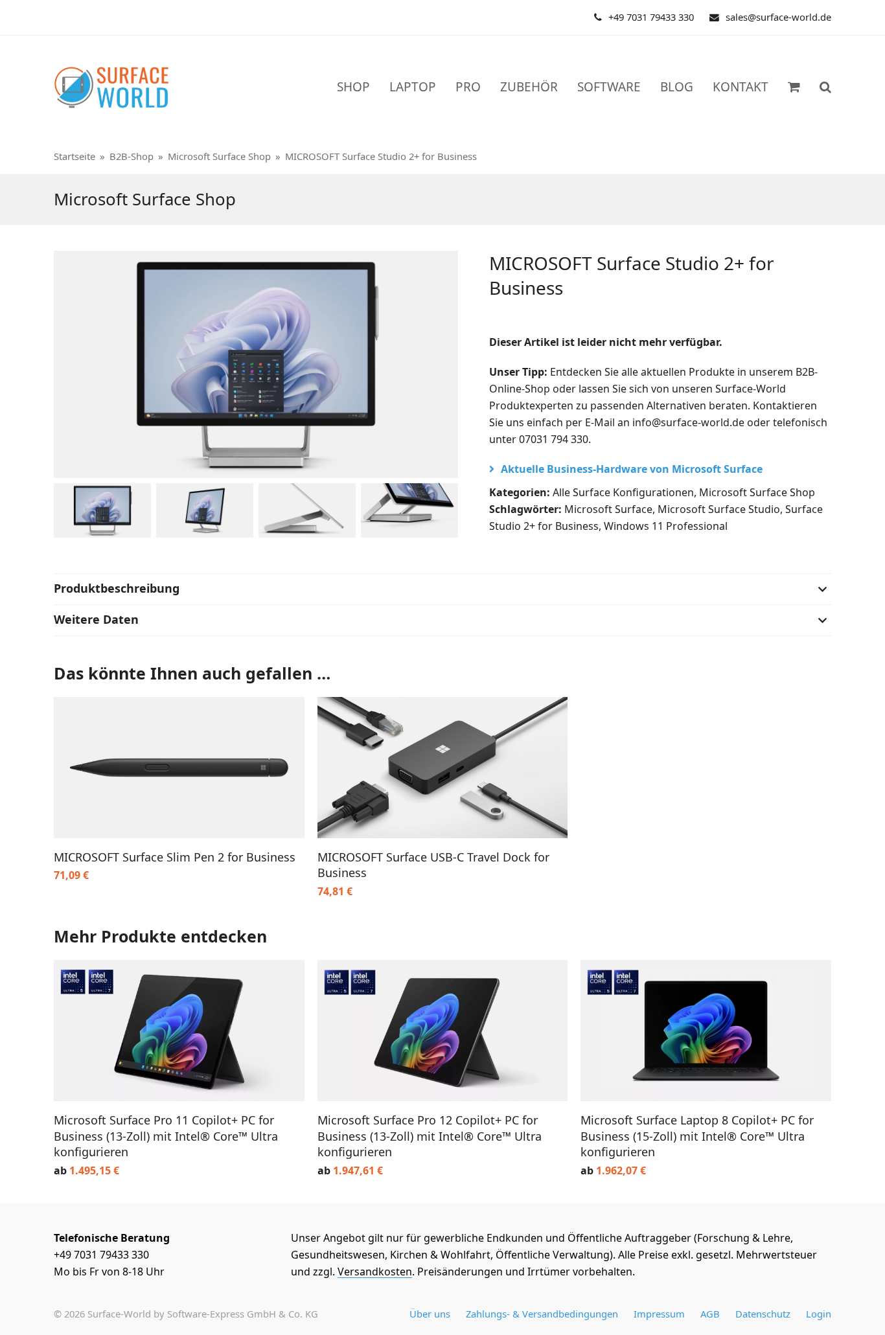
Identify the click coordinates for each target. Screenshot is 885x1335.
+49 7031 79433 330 (651, 16)
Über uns (429, 1313)
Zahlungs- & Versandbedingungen (542, 1313)
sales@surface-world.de (778, 16)
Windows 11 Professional (666, 526)
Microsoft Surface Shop (757, 492)
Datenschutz (762, 1313)
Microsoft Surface (608, 509)
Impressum (659, 1313)
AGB (710, 1313)
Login (818, 1313)
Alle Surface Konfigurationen (623, 492)
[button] (825, 87)
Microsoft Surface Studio (719, 509)
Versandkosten (375, 1271)
